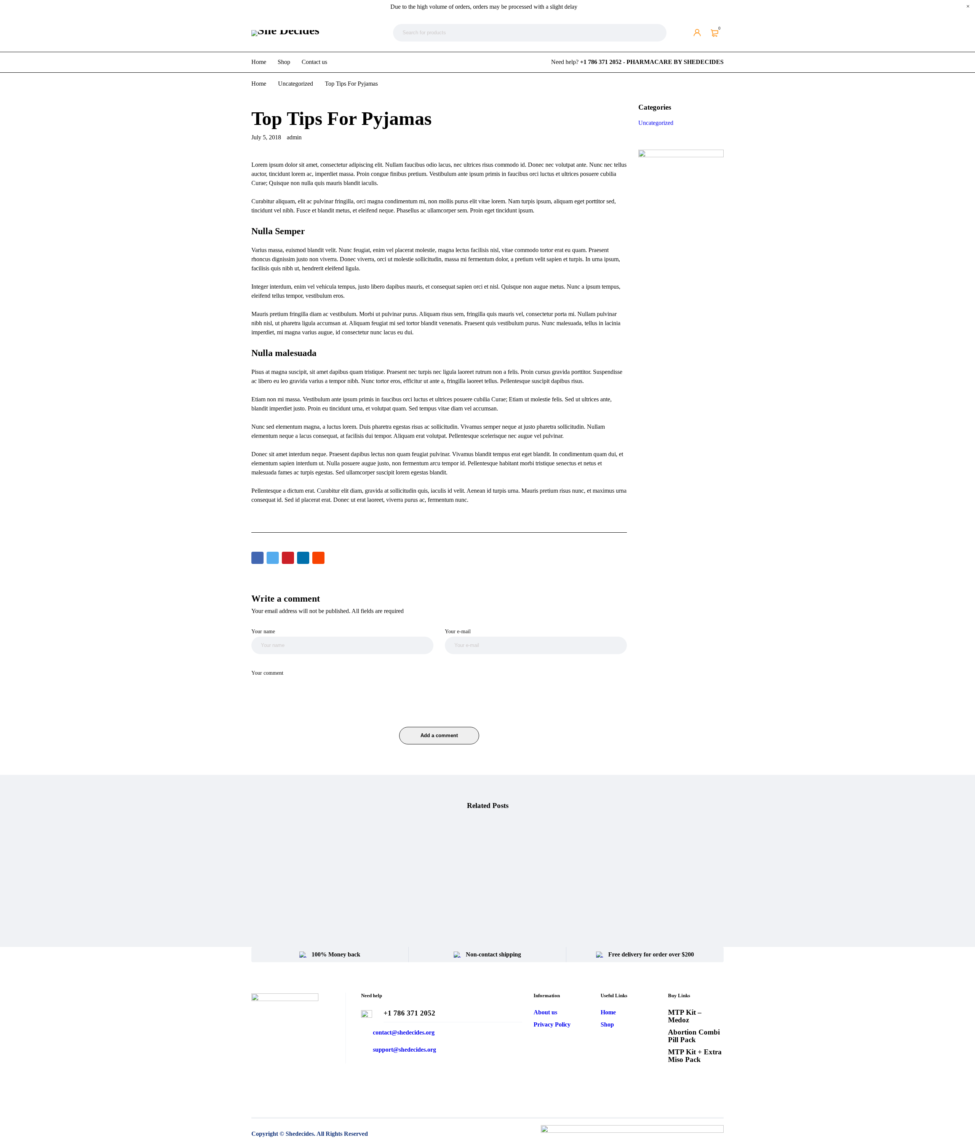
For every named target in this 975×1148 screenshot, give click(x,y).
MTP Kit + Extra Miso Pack (695, 1055)
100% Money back (336, 954)
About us (545, 1012)
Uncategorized (295, 83)
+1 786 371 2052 (409, 1013)
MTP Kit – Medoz (685, 1016)
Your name (263, 631)
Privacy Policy (552, 1024)
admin (294, 137)
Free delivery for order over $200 (651, 954)
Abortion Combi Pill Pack (694, 1036)
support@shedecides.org (404, 1049)
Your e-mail (458, 631)
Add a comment (439, 735)
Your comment (267, 673)
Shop (607, 1024)
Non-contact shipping (493, 954)
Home (258, 83)
